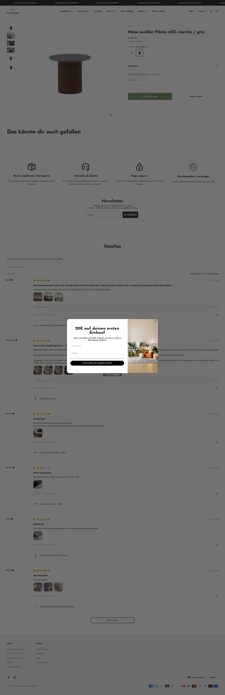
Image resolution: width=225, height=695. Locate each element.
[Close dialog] (155, 321)
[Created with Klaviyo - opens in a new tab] (112, 374)
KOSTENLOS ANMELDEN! (97, 363)
